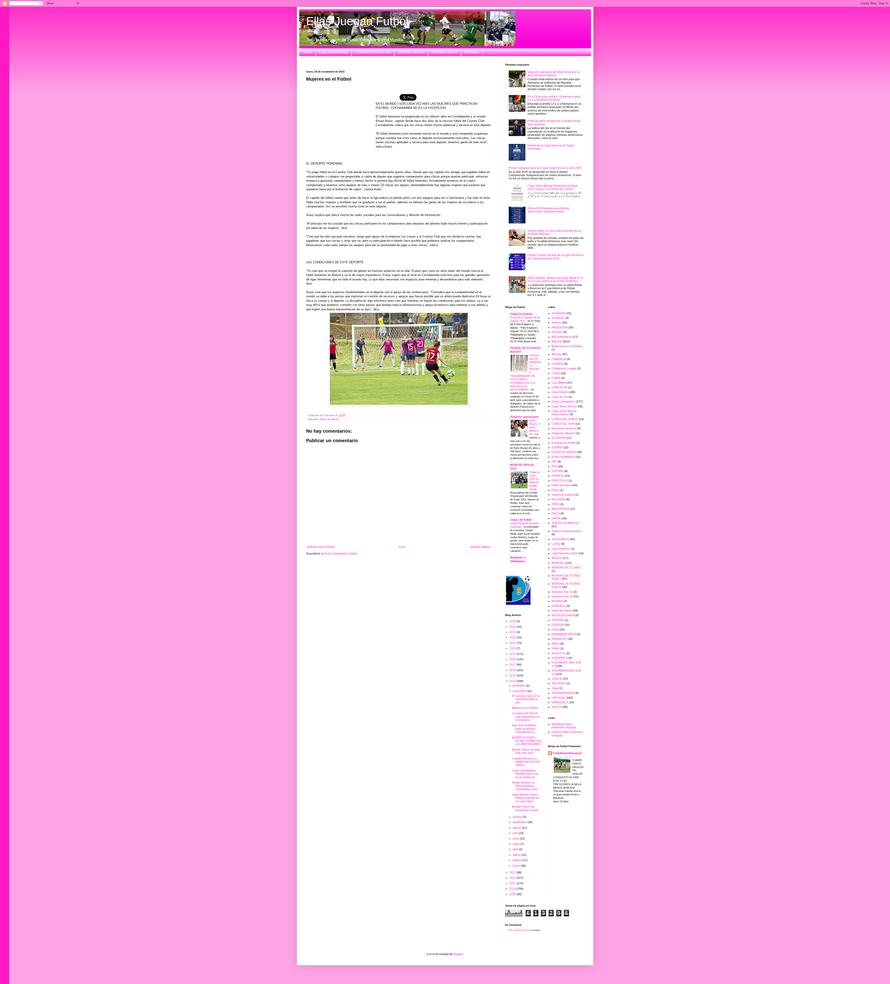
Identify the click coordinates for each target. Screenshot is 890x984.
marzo (517, 855)
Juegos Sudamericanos (567, 531)
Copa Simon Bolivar (333, 52)
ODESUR (558, 624)
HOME (307, 52)
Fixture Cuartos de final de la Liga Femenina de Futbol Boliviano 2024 (555, 257)
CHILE (556, 373)
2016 (513, 670)
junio (516, 838)
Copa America (560, 392)
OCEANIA (558, 620)
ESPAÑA (557, 447)
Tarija (555, 688)
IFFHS (555, 504)
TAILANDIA (559, 683)
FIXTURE (557, 471)
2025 (513, 621)
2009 (513, 894)
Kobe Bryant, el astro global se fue (534, 427)
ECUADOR (559, 438)
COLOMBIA (559, 382)
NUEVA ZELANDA (563, 615)
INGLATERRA (560, 509)
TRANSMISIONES (563, 693)
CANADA (557, 363)
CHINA (556, 378)
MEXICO (557, 558)
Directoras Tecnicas (564, 428)
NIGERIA (557, 601)
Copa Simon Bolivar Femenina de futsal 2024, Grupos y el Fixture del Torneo (553, 187)
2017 (513, 664)
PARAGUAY (559, 639)
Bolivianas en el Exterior (567, 346)
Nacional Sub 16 (562, 592)
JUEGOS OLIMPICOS (565, 523)
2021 (513, 643)
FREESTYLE (560, 480)
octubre (518, 817)
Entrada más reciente (320, 547)
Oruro (555, 629)
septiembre (520, 822)
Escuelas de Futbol (564, 442)
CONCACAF (559, 387)
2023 (513, 632)
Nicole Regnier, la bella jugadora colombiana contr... (525, 786)
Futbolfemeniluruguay (567, 753)
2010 (513, 888)
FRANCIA (558, 475)
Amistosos (558, 318)
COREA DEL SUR (563, 423)
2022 (513, 637)
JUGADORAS (560, 539)
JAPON (556, 518)
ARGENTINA (560, 327)
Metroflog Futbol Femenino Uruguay (564, 726)
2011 (513, 883)
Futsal (555, 490)
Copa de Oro (560, 397)
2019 (513, 654)
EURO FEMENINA (563, 457)
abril (516, 849)
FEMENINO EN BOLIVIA (373, 52)
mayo (516, 844)
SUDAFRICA (560, 658)
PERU (555, 643)
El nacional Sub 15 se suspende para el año (526, 699)
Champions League (564, 368)
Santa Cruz (559, 653)
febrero (517, 860)
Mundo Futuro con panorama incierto (525, 808)
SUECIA (557, 678)
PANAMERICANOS (564, 634)
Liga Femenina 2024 (565, 553)
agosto (517, 827)
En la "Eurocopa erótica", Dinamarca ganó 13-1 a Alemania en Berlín (554, 98)
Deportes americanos (524, 417)
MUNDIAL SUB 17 (444, 52)
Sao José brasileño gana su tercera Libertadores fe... (524, 729)
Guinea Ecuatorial (563, 494)
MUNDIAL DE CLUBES (566, 567)
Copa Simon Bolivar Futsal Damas (564, 412)
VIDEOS (557, 707)
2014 (513, 681)
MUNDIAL (472, 52)
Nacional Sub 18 (562, 596)
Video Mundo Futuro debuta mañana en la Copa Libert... (525, 798)
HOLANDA (558, 499)
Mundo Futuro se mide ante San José (526, 751)
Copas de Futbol (520, 519)
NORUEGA (559, 606)
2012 (513, 877)
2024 (513, 626)
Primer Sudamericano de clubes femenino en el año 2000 (545, 168)
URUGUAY (559, 697)
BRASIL (557, 354)
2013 (513, 872)
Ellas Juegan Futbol (357, 21)
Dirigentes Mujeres (563, 433)
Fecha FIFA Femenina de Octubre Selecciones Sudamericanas (548, 210)
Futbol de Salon (562, 485)
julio (516, 833)
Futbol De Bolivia (521, 314)
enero (517, 865)
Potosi (555, 648)
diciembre (519, 685)
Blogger (458, 954)
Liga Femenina (561, 548)
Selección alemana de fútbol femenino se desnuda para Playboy (554, 73)
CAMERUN (559, 359)
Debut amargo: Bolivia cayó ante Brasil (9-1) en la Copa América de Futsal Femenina (555, 279)
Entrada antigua (480, 547)
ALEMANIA (559, 313)
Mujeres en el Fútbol (525, 708)
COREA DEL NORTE (565, 419)
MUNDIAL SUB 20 (411, 52)
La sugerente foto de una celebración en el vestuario (526, 717)
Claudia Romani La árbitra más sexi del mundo (526, 762)
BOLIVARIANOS (562, 337)
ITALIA (556, 513)
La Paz (556, 544)
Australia (557, 332)
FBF (554, 461)
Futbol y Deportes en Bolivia (519, 930)
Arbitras (556, 322)
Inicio (402, 547)
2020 (513, 648)
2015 (513, 675)
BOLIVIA (557, 341)
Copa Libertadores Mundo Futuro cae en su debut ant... (525, 774)
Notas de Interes (329, 419)
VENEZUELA (560, 702)
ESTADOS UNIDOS (564, 452)
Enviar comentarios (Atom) (340, 553)
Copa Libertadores (563, 401)
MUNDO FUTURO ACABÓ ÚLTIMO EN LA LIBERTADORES (526, 741)
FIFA (554, 466)
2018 (513, 659)
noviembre (520, 691)
